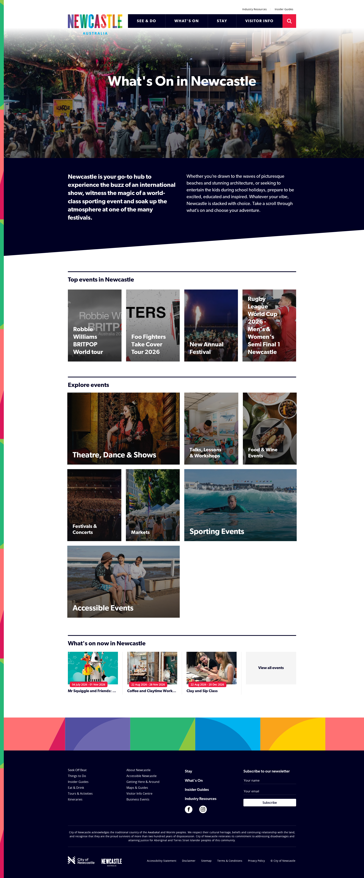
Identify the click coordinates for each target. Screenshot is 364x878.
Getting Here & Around (142, 782)
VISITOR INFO (259, 21)
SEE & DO (146, 21)
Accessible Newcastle (141, 776)
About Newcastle (138, 770)
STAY (222, 21)
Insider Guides (284, 9)
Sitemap (206, 860)
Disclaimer (188, 860)
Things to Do (77, 776)
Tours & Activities (80, 793)
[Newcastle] (111, 862)
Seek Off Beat (77, 770)
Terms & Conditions (229, 860)
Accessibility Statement (161, 860)
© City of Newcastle (283, 860)
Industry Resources (254, 9)
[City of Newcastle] (81, 860)
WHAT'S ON (186, 21)
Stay (188, 771)
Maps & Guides (137, 788)
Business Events (137, 799)
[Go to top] (356, 870)
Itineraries (75, 799)
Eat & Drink (76, 788)
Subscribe (270, 803)
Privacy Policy (256, 860)
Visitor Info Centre (139, 793)
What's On (194, 781)
